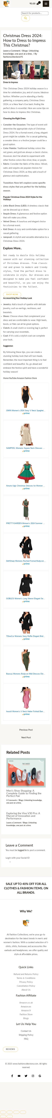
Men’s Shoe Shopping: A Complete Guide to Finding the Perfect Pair (23, 793)
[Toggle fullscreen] (16, 1112)
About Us (26, 990)
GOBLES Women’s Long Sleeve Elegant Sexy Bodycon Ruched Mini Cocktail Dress (26, 598)
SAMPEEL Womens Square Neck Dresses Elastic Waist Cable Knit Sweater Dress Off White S (26, 448)
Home (6, 378)
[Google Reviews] (40, 1076)
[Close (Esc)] (3, 1112)
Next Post (26, 738)
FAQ (26, 1039)
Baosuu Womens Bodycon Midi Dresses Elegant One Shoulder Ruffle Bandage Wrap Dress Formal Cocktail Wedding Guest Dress (26, 674)
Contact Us (26, 1031)
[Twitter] (26, 1076)
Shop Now (12, 294)
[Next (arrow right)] (10, 1116)
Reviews (10, 1049)
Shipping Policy (26, 1035)
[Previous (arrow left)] (3, 1116)
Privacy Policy (26, 982)
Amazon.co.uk (26, 1003)
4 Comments (11, 800)
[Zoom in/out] (23, 1112)
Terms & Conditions (26, 978)
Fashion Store (26, 1014)
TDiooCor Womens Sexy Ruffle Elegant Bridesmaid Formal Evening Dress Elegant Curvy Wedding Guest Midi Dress (26, 636)
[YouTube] (19, 1076)
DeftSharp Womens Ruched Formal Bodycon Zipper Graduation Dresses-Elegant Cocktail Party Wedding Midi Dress (26, 561)
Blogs (26, 1018)
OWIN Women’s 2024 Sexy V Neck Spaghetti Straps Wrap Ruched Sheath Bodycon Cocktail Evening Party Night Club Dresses (26, 410)
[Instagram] (33, 1076)
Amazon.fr (26, 1010)
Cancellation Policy (26, 986)
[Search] (25, 18)
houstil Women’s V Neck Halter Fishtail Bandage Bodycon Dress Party (26, 711)
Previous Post (26, 730)
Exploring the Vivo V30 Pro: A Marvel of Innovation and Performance (23, 816)
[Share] (10, 1112)
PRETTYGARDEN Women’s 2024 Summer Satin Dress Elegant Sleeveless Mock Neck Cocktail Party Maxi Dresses (26, 523)
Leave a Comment (11, 51)
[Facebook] (12, 1076)
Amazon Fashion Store (27, 378)
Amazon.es (26, 1007)
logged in (22, 850)
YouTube (12, 378)
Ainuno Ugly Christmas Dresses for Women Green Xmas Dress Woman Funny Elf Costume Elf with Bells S (26, 486)
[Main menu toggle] (46, 4)
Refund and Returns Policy (26, 974)
